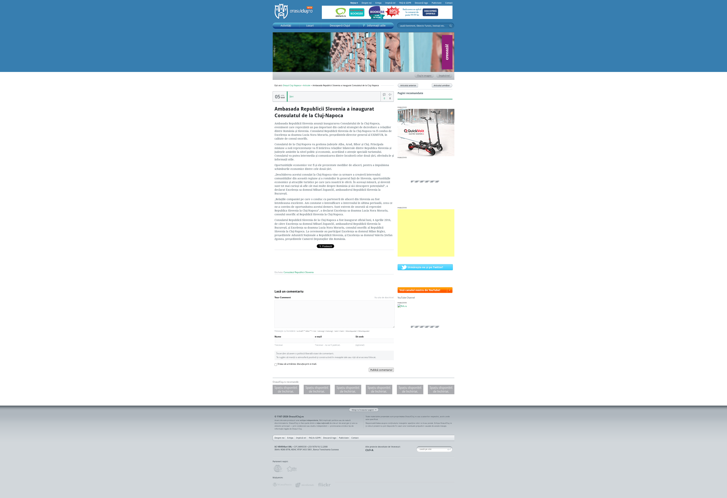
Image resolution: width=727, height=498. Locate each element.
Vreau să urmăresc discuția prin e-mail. (297, 363)
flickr (324, 484)
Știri (291, 96)
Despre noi (367, 3)
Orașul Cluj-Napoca (295, 11)
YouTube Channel (406, 297)
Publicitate (437, 3)
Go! (451, 26)
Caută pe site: (418, 449)
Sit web (360, 340)
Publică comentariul (381, 369)
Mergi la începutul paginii (363, 410)
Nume (279, 340)
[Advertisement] (426, 233)
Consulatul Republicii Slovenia (299, 272)
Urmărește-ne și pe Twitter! (425, 267)
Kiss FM (277, 468)
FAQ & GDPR (405, 3)
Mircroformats (304, 484)
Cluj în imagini (424, 75)
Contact (448, 3)
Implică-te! (390, 3)
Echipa (378, 3)
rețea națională (322, 423)
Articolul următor (442, 85)
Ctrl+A (369, 450)
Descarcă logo (421, 3)
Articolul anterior (408, 85)
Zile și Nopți (291, 468)
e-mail (327, 340)
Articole (306, 85)
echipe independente (309, 420)
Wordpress (282, 484)
